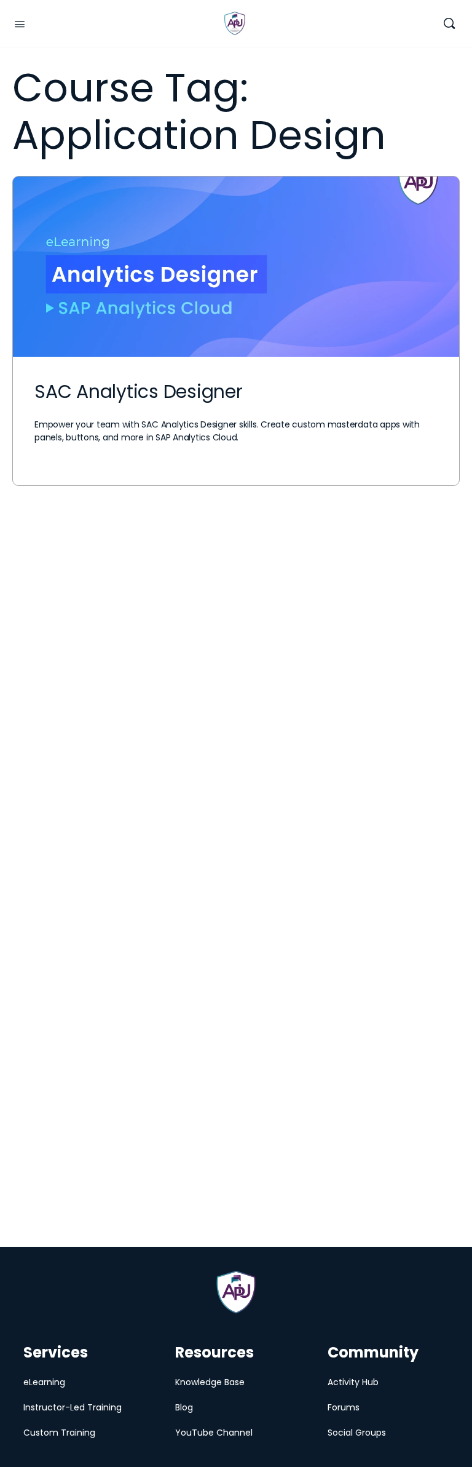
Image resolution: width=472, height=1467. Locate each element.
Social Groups (357, 1432)
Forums (344, 1407)
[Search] (449, 24)
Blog (184, 1407)
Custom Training (59, 1432)
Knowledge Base (210, 1382)
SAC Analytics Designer (138, 391)
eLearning (44, 1382)
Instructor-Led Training (72, 1407)
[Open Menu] (19, 23)
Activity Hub (353, 1382)
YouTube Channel (214, 1432)
